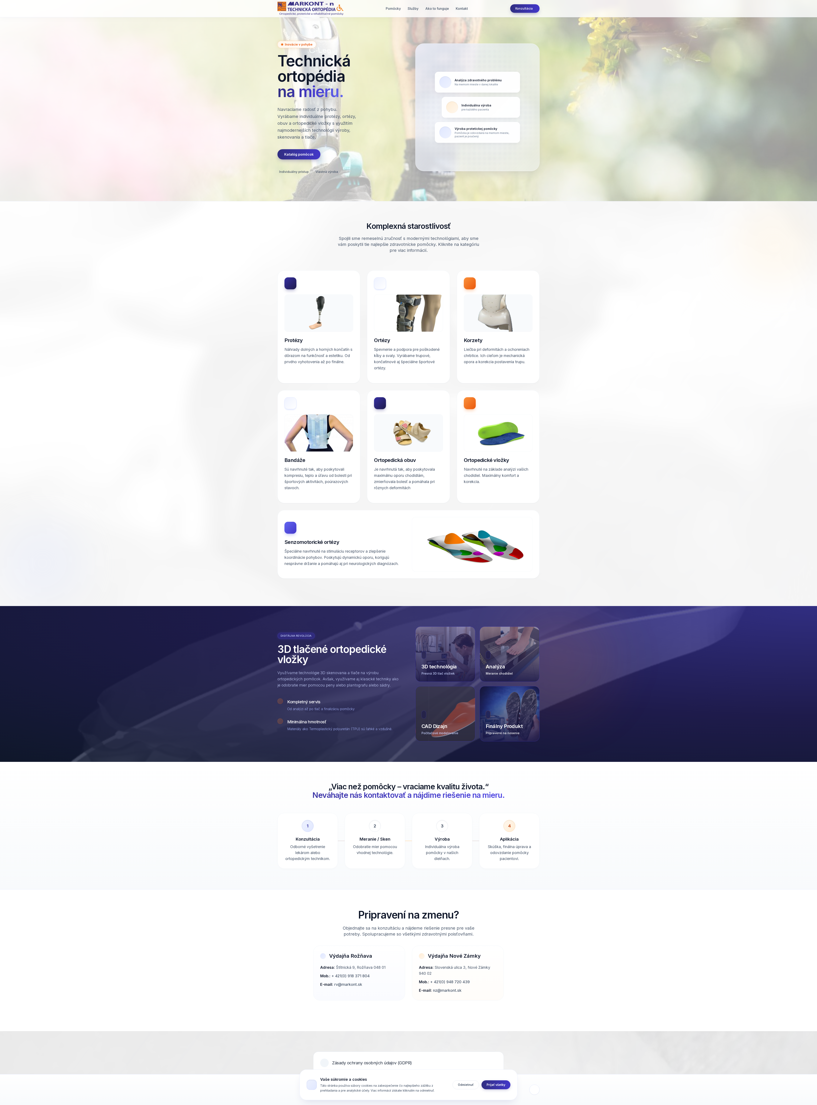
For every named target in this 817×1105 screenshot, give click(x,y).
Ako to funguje (437, 8)
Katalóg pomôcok (299, 154)
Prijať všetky (496, 1084)
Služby (413, 8)
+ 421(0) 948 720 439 (450, 982)
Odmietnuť (466, 1084)
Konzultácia (524, 8)
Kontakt (462, 8)
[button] (310, 8)
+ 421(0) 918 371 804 (350, 976)
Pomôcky (393, 8)
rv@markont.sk (348, 984)
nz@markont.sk (447, 990)
